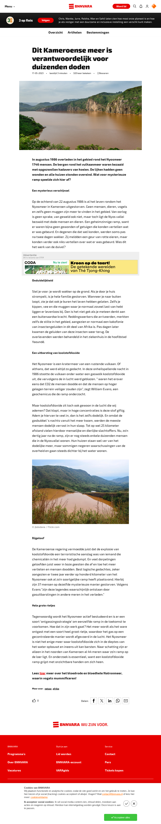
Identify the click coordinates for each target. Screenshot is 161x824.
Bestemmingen (98, 32)
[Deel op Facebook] (94, 701)
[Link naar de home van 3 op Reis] (10, 20)
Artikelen (75, 32)
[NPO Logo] (154, 6)
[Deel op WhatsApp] (118, 701)
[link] (48, 688)
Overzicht (55, 32)
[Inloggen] (147, 6)
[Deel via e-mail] (126, 701)
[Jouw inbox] (141, 6)
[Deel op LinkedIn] (110, 701)
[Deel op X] (102, 701)
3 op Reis (26, 20)
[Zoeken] (134, 6)
